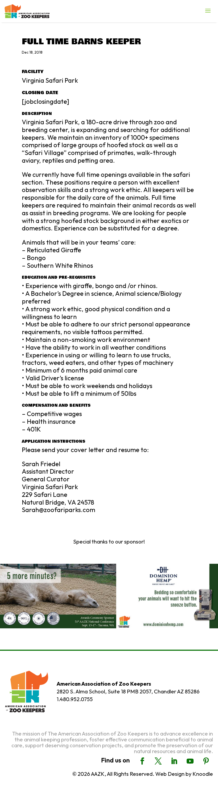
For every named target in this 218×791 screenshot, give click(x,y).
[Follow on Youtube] (190, 761)
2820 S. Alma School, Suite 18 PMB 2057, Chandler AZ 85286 (128, 691)
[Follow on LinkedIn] (174, 761)
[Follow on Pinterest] (206, 761)
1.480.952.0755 (75, 699)
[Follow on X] (158, 761)
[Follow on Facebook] (142, 761)
